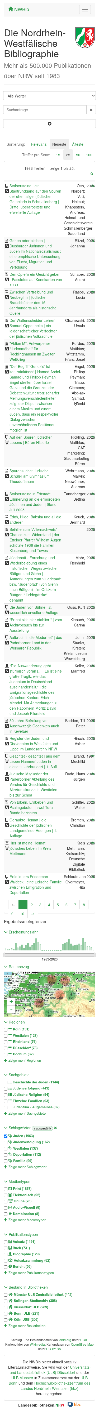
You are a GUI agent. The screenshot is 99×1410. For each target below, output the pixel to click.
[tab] (16, 144)
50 (78, 154)
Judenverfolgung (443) (30, 1088)
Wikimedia (37, 1344)
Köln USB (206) (25, 1319)
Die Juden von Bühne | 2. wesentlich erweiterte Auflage (34, 609)
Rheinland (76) (24, 1041)
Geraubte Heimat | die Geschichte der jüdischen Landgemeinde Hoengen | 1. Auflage (33, 827)
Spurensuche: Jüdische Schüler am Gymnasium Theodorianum (30, 476)
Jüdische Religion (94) (30, 1094)
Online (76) (22, 1201)
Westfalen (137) (25, 1148)
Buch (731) (21, 1248)
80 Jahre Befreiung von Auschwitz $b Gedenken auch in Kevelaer (34, 726)
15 (58, 154)
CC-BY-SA (53, 1348)
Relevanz (38, 144)
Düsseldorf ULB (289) (30, 1307)
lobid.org (65, 1339)
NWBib (21, 9)
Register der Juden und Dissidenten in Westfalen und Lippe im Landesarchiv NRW (34, 743)
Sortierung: (16, 144)
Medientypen (19, 1181)
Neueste (59, 144)
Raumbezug (18, 966)
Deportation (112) (26, 1154)
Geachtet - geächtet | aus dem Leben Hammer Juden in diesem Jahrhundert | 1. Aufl (35, 761)
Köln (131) (20, 1029)
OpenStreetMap (82, 1344)
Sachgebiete (19, 1074)
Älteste (77, 144)
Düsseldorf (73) (24, 1048)
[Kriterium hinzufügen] (49, 123)
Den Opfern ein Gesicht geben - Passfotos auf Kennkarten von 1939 (36, 279)
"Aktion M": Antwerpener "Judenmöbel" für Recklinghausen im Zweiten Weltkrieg (32, 351)
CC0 (83, 1339)
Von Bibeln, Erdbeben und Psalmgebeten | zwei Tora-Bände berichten (32, 807)
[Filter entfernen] (55, 1127)
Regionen (16, 1022)
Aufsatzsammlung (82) (31, 1260)
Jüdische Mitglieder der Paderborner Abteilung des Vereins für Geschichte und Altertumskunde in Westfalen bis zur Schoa (33, 784)
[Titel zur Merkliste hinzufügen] (93, 185)
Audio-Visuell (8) (26, 1207)
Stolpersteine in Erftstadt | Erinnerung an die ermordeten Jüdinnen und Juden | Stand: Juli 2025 (35, 501)
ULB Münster (22, 1377)
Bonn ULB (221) (26, 1313)
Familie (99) (22, 1160)
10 (22, 913)
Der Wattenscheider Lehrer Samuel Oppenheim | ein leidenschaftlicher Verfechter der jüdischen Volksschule (33, 328)
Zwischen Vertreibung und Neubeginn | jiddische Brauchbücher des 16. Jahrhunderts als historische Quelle (33, 302)
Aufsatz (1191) (23, 1241)
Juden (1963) (23, 1135)
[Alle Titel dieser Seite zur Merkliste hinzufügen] (92, 173)
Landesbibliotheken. (41, 1405)
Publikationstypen (23, 1234)
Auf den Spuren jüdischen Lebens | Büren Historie (31, 439)
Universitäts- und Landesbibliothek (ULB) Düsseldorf (50, 1369)
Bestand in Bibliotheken (28, 1287)
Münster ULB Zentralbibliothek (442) (42, 1294)
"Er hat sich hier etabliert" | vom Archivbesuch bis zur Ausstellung (36, 625)
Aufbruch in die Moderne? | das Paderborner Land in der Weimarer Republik (36, 643)
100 (89, 154)
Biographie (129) (26, 1254)
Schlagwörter (20, 1127)
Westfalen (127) (24, 1035)
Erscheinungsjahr (23, 932)
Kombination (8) (25, 1213)
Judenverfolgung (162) (31, 1142)
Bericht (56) (21, 1266)
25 (68, 154)
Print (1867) (21, 1188)
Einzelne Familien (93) (30, 1100)
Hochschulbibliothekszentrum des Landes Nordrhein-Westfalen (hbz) (55, 1385)
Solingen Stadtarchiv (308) (35, 1300)
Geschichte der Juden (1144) (35, 1082)
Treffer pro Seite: (36, 154)
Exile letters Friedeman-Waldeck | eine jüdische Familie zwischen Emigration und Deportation (36, 884)
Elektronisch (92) (26, 1195)
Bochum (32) (23, 1054)
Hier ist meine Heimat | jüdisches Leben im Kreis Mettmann (30, 848)
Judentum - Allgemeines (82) (35, 1107)
